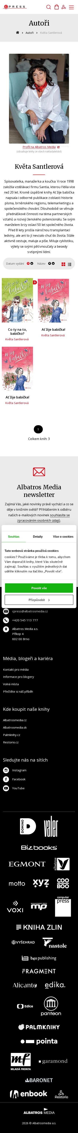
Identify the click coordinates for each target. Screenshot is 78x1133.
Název (41, 263)
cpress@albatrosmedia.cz (30, 611)
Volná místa (11, 684)
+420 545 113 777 (25, 620)
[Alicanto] (25, 985)
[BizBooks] (39, 847)
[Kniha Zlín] (39, 927)
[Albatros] (62, 864)
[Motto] (17, 883)
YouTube (18, 788)
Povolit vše (39, 588)
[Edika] (55, 985)
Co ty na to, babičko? (17, 332)
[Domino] (28, 826)
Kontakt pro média (16, 669)
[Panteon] (51, 1006)
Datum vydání (15, 263)
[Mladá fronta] (21, 1061)
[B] (17, 300)
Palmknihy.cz (11, 735)
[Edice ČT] (25, 1006)
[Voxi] (15, 906)
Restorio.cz (11, 742)
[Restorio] (61, 1094)
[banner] (25, 7)
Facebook (18, 779)
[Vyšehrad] (23, 943)
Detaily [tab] (38, 536)
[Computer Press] (63, 906)
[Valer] (51, 826)
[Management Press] (39, 906)
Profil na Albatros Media (39, 147)
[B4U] (39, 958)
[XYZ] (41, 883)
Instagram (19, 770)
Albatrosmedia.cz (15, 720)
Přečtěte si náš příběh (18, 691)
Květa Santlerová (17, 339)
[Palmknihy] (39, 1027)
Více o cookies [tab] (63, 536)
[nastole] (55, 943)
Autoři (30, 33)
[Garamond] (53, 1061)
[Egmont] (27, 864)
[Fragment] (39, 971)
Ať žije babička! (53, 330)
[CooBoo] (63, 883)
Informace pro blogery (18, 677)
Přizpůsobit (37, 600)
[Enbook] (28, 1094)
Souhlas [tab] (14, 536)
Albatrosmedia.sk (15, 727)
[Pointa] (39, 1041)
